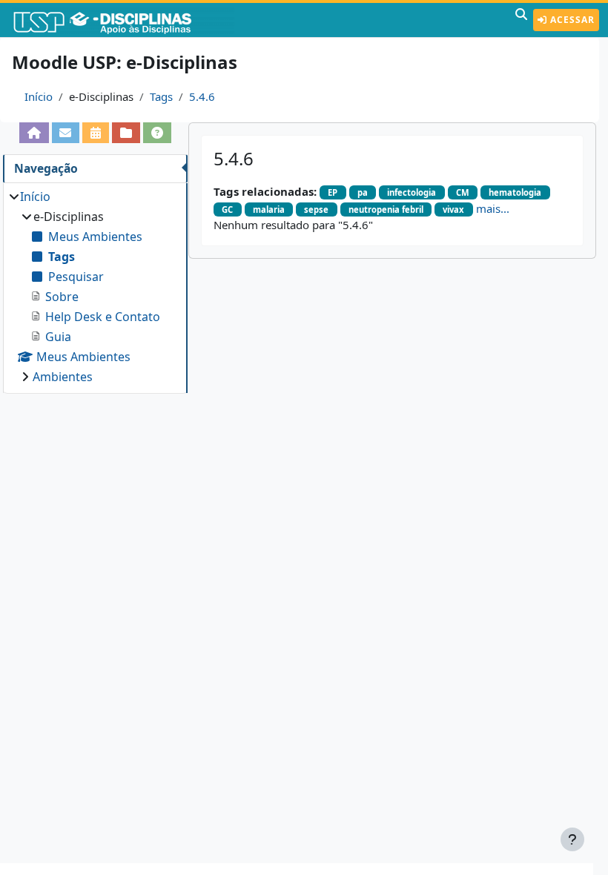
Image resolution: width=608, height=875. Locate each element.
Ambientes (63, 377)
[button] (521, 20)
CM (462, 192)
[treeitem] (95, 287)
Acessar (571, 19)
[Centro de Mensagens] (66, 132)
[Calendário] (95, 132)
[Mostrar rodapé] (572, 839)
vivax (453, 209)
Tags (161, 96)
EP (332, 192)
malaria (269, 209)
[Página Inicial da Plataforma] (34, 132)
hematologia (515, 192)
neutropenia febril (385, 209)
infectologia (411, 192)
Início (38, 96)
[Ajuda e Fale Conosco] (157, 132)
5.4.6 (202, 96)
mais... (492, 208)
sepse (316, 209)
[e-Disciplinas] (124, 20)
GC (227, 209)
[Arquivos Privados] (126, 132)
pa (362, 192)
